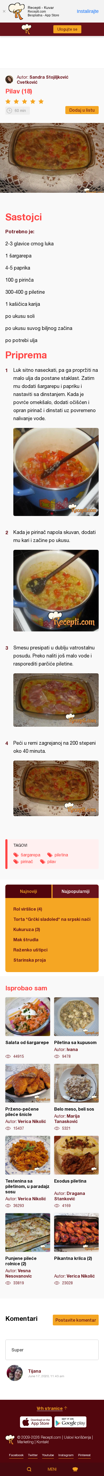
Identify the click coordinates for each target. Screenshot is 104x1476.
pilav (51, 861)
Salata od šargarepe (27, 1028)
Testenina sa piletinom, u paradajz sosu (27, 1172)
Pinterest (84, 1455)
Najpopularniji (76, 891)
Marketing (25, 1441)
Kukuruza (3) (26, 929)
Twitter (33, 1455)
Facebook (16, 1455)
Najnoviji (28, 891)
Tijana (34, 1370)
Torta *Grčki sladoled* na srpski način (52, 919)
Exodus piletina (76, 1172)
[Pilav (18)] (56, 472)
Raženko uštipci (30, 949)
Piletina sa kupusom (76, 1028)
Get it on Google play (70, 1422)
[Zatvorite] (4, 11)
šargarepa (30, 854)
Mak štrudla (25, 939)
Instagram (66, 1455)
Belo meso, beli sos (76, 1097)
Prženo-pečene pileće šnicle (27, 1097)
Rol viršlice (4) (27, 908)
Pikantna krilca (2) (76, 1249)
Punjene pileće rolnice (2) (27, 1249)
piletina (61, 854)
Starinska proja (29, 959)
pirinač (27, 861)
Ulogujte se (67, 29)
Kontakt (43, 1441)
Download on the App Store (36, 1422)
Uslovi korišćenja (77, 1437)
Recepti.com (10, 1439)
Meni (52, 1469)
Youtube (48, 1455)
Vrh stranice (50, 1408)
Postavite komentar (75, 1319)
